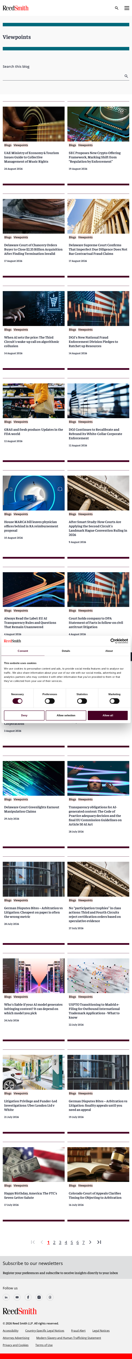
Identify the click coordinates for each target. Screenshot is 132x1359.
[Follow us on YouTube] (17, 1297)
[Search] (116, 8)
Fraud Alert (78, 1331)
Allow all (108, 715)
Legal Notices (101, 1331)
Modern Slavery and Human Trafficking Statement (68, 1338)
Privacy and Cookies (16, 1345)
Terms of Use (44, 1345)
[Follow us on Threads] (50, 1297)
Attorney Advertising (16, 1338)
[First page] (32, 1242)
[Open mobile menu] (126, 8)
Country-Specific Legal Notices (44, 1331)
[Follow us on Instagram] (39, 1297)
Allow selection (66, 715)
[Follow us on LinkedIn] (6, 1297)
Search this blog (16, 66)
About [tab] (109, 650)
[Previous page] (42, 1242)
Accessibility (10, 1331)
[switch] (50, 701)
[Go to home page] (16, 8)
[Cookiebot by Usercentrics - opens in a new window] (113, 641)
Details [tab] (66, 650)
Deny (24, 715)
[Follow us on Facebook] (28, 1297)
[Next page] (90, 1242)
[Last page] (99, 1242)
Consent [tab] (23, 650)
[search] (126, 76)
